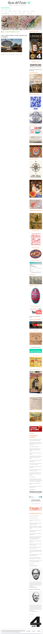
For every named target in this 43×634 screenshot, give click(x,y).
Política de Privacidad (22, 13)
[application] (35, 324)
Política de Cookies (29, 13)
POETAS (28, 11)
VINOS (11, 13)
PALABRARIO (19, 11)
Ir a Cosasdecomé (31, 433)
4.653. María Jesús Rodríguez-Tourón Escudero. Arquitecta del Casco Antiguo (35, 457)
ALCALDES (5, 11)
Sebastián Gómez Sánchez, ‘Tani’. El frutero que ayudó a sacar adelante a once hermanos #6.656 (35, 480)
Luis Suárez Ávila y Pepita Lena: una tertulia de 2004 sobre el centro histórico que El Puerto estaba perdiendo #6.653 (35, 537)
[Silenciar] (39, 327)
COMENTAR (10, 11)
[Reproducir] (30, 327)
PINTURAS (24, 11)
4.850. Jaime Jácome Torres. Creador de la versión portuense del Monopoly (35, 473)
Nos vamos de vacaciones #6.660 (34, 515)
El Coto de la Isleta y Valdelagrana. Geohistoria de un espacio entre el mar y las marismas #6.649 (35, 551)
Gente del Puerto (5, 7)
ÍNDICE (2, 11)
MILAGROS (14, 11)
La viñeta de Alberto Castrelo (5, 13)
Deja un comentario (19, 54)
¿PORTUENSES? (32, 11)
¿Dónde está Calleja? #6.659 (33, 517)
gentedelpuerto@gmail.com (33, 587)
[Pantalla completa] (40, 327)
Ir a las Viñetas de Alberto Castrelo (36, 347)
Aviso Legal (15, 13)
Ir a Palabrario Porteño (32, 489)
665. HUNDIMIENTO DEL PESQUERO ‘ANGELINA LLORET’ (35, 449)
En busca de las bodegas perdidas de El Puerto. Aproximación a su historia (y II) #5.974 (35, 443)
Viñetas (15, 54)
